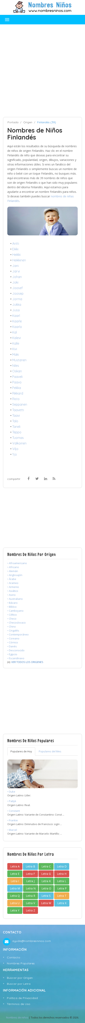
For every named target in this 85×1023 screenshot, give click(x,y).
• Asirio (11, 595)
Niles (15, 366)
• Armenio (13, 587)
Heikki (16, 255)
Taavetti (18, 410)
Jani (15, 266)
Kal (14, 332)
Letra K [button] (46, 881)
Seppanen (19, 404)
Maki (15, 354)
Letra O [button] (46, 888)
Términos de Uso (18, 1004)
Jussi (16, 310)
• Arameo (12, 583)
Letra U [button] (15, 903)
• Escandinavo (15, 658)
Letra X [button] (61, 903)
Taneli (16, 427)
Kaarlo (17, 327)
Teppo (16, 432)
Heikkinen (19, 260)
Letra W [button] (46, 903)
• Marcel (12, 830)
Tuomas (18, 438)
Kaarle (17, 321)
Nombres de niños (17, 1017)
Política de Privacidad (22, 998)
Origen (27, 122)
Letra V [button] (30, 903)
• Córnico (12, 642)
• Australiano (15, 599)
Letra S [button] (46, 896)
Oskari (17, 371)
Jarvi (16, 271)
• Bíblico (12, 606)
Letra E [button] (14, 874)
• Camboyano (15, 610)
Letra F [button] (30, 874)
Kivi (14, 349)
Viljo (15, 449)
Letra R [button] (30, 896)
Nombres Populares (21, 963)
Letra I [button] (15, 881)
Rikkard (17, 393)
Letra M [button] (15, 888)
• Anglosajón (14, 575)
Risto (16, 399)
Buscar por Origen (20, 978)
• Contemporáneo (18, 634)
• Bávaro (12, 603)
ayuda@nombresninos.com (31, 941)
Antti (15, 243)
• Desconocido (16, 650)
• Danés (12, 646)
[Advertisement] (42, 70)
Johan (17, 277)
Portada (13, 122)
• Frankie (12, 820)
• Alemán (12, 571)
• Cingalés (13, 630)
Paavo (17, 382)
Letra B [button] (30, 866)
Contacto (13, 957)
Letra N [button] (31, 888)
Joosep (18, 293)
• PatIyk (11, 801)
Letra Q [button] (15, 896)
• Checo (11, 618)
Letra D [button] (62, 866)
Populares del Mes (50, 751)
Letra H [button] (61, 874)
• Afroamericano (17, 563)
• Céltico (12, 614)
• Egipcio (12, 654)
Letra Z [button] (30, 910)
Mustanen (19, 360)
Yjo (14, 454)
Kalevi (16, 338)
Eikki (15, 249)
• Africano (13, 567)
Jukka (16, 305)
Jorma (17, 299)
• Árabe (11, 579)
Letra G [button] (46, 874)
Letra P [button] (62, 888)
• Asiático (12, 591)
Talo (15, 421)
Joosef (17, 288)
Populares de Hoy (21, 751)
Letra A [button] (15, 866)
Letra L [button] (61, 881)
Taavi (16, 415)
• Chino (11, 626)
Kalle (15, 343)
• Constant (13, 811)
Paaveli (17, 377)
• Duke (11, 791)
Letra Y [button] (14, 910)
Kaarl (16, 316)
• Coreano (13, 638)
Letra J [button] (30, 881)
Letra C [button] (46, 866)
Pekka (16, 388)
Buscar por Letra (18, 984)
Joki (15, 282)
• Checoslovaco (16, 622)
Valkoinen (19, 443)
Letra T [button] (61, 896)
